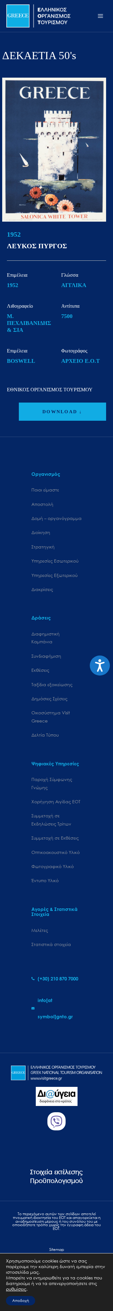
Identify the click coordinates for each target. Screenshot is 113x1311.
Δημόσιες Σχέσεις (49, 699)
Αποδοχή (20, 1300)
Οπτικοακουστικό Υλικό (55, 852)
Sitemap (56, 1249)
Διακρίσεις (42, 589)
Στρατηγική (43, 547)
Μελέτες (39, 930)
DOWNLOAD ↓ (62, 411)
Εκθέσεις (40, 670)
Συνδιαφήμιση (46, 656)
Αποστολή (42, 504)
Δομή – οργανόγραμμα (56, 518)
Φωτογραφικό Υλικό (52, 866)
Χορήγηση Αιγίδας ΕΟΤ (55, 802)
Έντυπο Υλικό (45, 880)
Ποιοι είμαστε (45, 490)
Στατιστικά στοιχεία (51, 944)
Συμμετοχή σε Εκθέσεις (55, 838)
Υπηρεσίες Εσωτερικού (54, 561)
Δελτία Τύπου (45, 735)
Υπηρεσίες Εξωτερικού (54, 575)
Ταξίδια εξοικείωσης (52, 684)
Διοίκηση (40, 532)
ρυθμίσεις (16, 1289)
